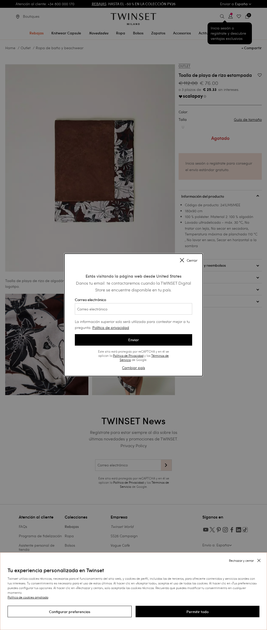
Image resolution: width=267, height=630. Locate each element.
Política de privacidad (110, 327)
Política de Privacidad (128, 355)
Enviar (133, 340)
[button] (70, 611)
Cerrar (192, 260)
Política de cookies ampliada (28, 597)
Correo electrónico (90, 299)
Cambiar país (133, 367)
